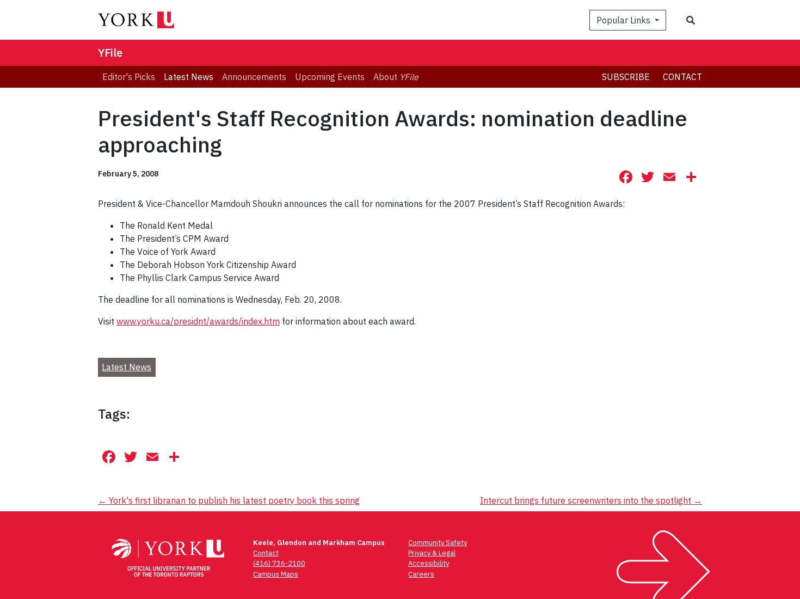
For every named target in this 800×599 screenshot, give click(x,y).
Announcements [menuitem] (254, 76)
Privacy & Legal (432, 553)
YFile (110, 52)
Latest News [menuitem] (188, 76)
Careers (421, 574)
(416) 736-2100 (279, 563)
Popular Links (624, 20)
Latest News (126, 367)
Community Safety (437, 542)
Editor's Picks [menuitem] (128, 76)
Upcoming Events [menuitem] (330, 76)
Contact (682, 76)
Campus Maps (275, 574)
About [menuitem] (396, 76)
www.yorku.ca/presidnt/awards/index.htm (198, 321)
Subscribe (626, 76)
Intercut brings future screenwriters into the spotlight (591, 500)
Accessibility (428, 563)
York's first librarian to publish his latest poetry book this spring (229, 500)
